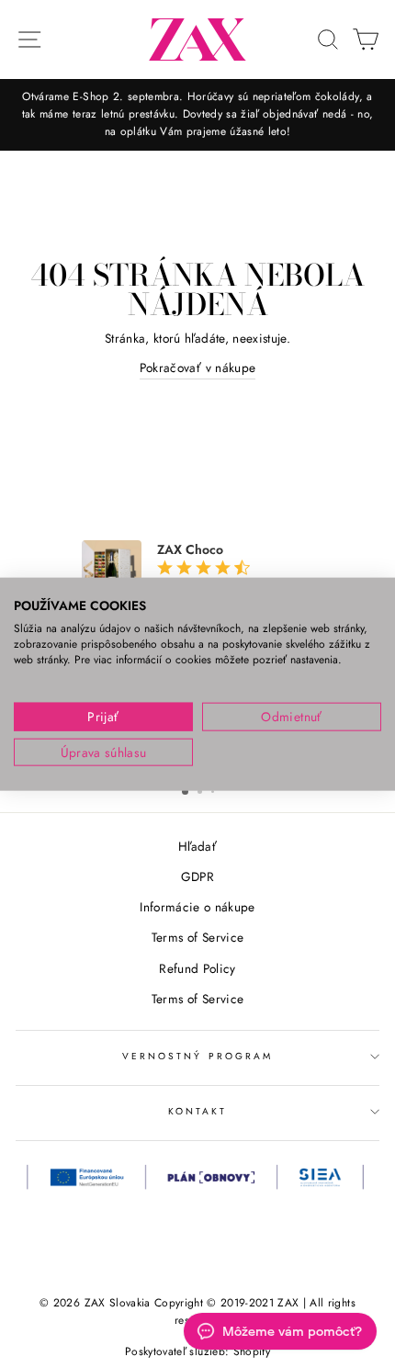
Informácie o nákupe (197, 907)
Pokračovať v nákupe (197, 367)
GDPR (197, 876)
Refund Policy (197, 968)
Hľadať (197, 846)
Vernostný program (197, 1056)
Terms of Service (197, 937)
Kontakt (197, 1111)
